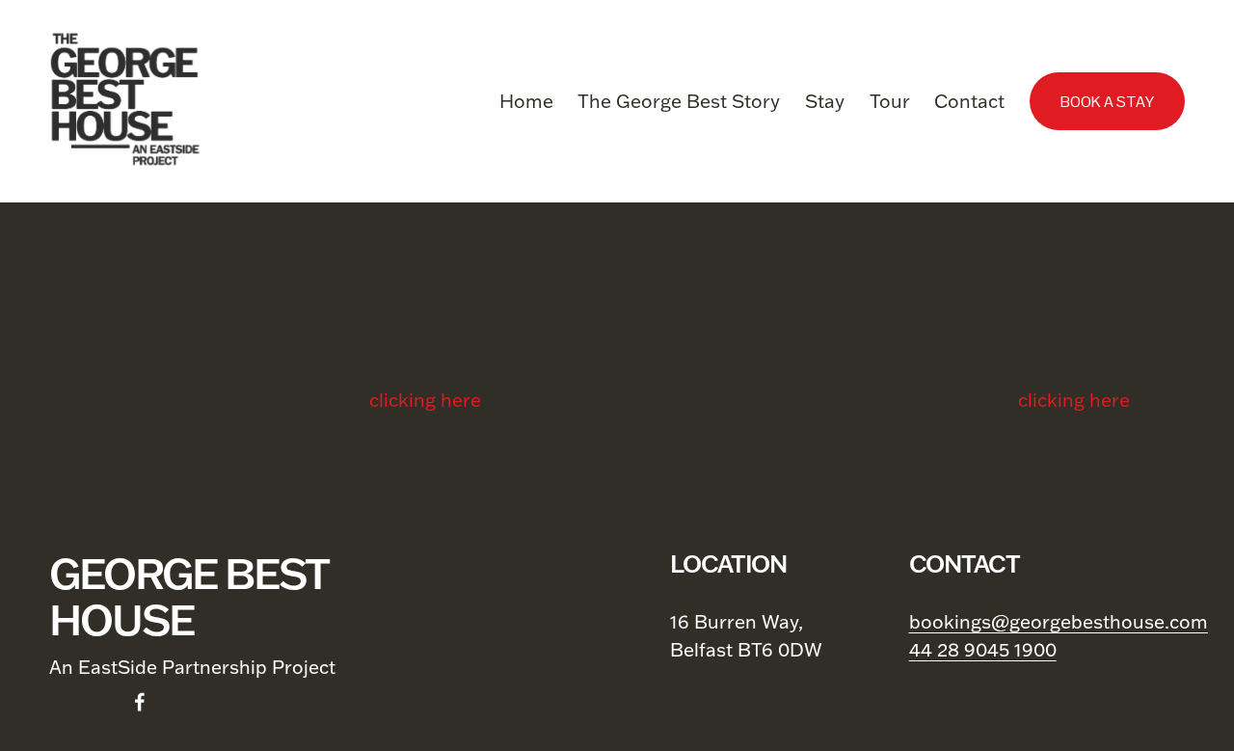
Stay (825, 101)
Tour (890, 101)
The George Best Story (678, 101)
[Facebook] (139, 701)
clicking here (425, 400)
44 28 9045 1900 (983, 649)
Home (526, 101)
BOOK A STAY (1107, 102)
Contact (969, 101)
